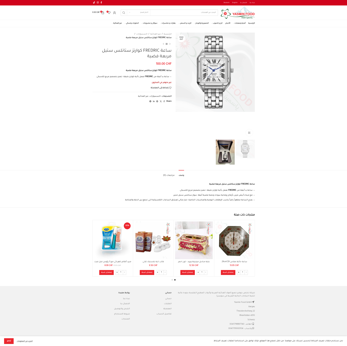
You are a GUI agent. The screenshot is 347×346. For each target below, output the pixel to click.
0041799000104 (235, 329)
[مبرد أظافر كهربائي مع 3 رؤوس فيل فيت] (113, 240)
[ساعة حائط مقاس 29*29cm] (234, 240)
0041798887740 (237, 324)
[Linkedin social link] (153, 102)
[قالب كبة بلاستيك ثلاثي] (153, 240)
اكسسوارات (141, 34)
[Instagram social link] (98, 2)
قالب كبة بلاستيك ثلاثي (153, 262)
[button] (228, 272)
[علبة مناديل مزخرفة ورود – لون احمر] (194, 240)
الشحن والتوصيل (122, 309)
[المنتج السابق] (170, 44)
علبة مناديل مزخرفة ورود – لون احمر (194, 262)
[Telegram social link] (150, 102)
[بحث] (124, 13)
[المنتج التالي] (163, 44)
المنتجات (125, 319)
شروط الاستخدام (122, 314)
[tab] (181, 174)
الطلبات (168, 304)
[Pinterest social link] (157, 102)
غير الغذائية (155, 34)
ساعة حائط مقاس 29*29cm (234, 262)
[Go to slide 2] (172, 280)
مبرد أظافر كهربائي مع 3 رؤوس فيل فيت (112, 262)
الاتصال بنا (125, 304)
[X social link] (161, 102)
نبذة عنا (126, 299)
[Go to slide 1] (175, 280)
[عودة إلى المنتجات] (166, 44)
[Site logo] (238, 13)
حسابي (168, 299)
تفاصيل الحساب (164, 314)
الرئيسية (168, 34)
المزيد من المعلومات (24, 341)
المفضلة (167, 309)
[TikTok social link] (94, 2)
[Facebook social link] (101, 2)
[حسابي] (114, 12)
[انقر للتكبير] (249, 132)
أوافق (9, 341)
